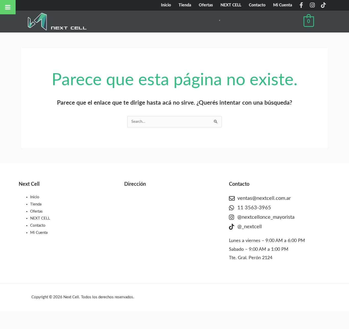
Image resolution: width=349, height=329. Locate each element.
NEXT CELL (230, 5)
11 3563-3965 (254, 207)
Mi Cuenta (282, 5)
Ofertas (206, 5)
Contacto (257, 5)
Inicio (166, 5)
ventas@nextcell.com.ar (264, 198)
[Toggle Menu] (8, 7)
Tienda (185, 5)
